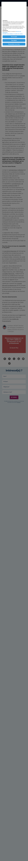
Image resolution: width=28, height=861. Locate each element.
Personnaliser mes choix (14, 44)
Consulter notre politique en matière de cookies (13, 33)
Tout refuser (14, 40)
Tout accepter (14, 36)
